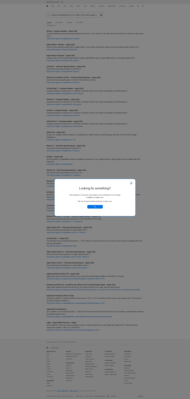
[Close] (131, 183)
